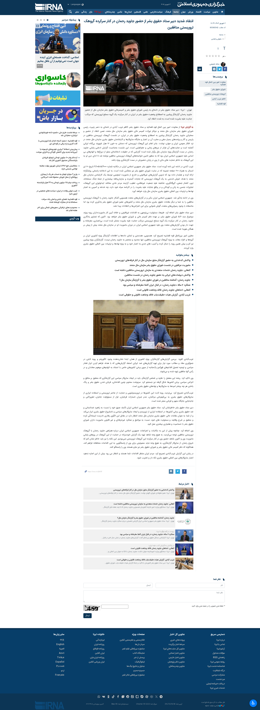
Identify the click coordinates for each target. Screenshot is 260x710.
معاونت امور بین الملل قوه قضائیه (215, 83)
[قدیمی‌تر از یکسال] (184, 494)
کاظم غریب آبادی (219, 99)
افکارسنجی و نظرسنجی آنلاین (132, 640)
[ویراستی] (123, 697)
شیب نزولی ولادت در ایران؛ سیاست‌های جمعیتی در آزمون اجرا (57, 192)
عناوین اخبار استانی (177, 653)
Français (59, 675)
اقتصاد (198, 12)
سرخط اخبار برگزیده (177, 644)
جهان (183, 12)
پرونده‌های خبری (177, 640)
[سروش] (128, 697)
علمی (145, 12)
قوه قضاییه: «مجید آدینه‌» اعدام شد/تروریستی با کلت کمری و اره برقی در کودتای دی (57, 142)
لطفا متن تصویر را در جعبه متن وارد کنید (208, 606)
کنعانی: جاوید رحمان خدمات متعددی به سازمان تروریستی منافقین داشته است (152, 270)
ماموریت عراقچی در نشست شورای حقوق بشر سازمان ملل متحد (160, 265)
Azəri (61, 653)
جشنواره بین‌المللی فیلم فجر (133, 649)
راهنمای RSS (219, 657)
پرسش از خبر (139, 657)
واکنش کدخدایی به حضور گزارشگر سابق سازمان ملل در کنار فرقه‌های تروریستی (152, 260)
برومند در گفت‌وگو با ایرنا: (165, 531)
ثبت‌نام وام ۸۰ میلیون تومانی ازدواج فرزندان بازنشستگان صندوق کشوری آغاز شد (59, 159)
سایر (77, 12)
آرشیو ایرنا (221, 649)
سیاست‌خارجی (156, 12)
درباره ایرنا (220, 640)
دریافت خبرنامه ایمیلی (215, 684)
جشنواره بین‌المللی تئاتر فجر (133, 675)
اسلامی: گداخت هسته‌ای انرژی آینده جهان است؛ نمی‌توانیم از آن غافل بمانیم (58, 59)
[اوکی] (108, 697)
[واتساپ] (99, 697)
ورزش (190, 12)
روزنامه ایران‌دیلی (97, 657)
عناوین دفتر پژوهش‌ (176, 662)
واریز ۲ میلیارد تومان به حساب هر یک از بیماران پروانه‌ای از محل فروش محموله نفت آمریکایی (58, 176)
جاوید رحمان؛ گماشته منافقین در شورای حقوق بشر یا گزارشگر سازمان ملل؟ (154, 280)
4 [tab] (38, 20)
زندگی (84, 12)
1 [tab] (47, 20)
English (60, 644)
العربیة (61, 649)
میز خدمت (220, 679)
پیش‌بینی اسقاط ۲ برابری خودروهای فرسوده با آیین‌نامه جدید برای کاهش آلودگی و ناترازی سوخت (56, 151)
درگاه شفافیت (219, 671)
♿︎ (253, 703)
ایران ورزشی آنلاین (96, 662)
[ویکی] (104, 697)
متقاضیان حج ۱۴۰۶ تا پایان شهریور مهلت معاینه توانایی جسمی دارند (58, 167)
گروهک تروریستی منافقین (215, 94)
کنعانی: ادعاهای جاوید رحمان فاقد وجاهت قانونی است (163, 290)
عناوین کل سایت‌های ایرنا (174, 649)
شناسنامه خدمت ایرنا (216, 666)
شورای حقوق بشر (219, 89)
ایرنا (201, 5)
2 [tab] (44, 20)
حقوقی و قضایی (216, 39)
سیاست (207, 12)
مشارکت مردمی (218, 675)
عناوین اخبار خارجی (177, 657)
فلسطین (137, 12)
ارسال (87, 615)
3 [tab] (41, 20)
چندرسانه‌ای (110, 12)
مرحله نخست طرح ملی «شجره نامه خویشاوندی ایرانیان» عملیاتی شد (58, 134)
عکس (119, 12)
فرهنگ (168, 12)
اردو (62, 671)
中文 (62, 640)
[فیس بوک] (118, 697)
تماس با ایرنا (219, 644)
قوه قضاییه (221, 103)
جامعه (176, 12)
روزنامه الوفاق (98, 649)
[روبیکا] (152, 697)
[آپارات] (147, 697)
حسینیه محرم (139, 671)
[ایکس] (156, 697)
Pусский (60, 666)
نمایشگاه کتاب (139, 653)
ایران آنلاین (99, 653)
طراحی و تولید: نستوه (212, 706)
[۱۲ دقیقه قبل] (57, 38)
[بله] (142, 697)
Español (60, 662)
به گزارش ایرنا (187, 127)
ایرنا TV (97, 12)
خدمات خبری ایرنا (217, 688)
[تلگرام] (161, 697)
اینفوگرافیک (140, 662)
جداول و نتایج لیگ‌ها (136, 666)
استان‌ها (128, 12)
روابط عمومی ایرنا (217, 662)
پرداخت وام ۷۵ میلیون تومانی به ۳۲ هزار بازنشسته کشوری (57, 184)
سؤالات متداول (218, 653)
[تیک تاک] (113, 697)
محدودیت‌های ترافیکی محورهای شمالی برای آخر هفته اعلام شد (57, 209)
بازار (90, 12)
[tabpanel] (57, 46)
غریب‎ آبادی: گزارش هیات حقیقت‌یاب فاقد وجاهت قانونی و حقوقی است (154, 295)
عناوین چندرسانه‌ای (177, 666)
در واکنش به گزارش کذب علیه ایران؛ (161, 545)
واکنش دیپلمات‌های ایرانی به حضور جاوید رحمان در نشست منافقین (157, 275)
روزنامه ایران (99, 644)
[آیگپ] (137, 697)
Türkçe (60, 657)
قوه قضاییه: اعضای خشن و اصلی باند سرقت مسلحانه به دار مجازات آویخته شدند (59, 201)
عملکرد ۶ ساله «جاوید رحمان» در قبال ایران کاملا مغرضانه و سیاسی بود (156, 285)
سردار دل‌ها (140, 644)
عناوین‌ (215, 12)
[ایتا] (132, 697)
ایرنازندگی (100, 640)
